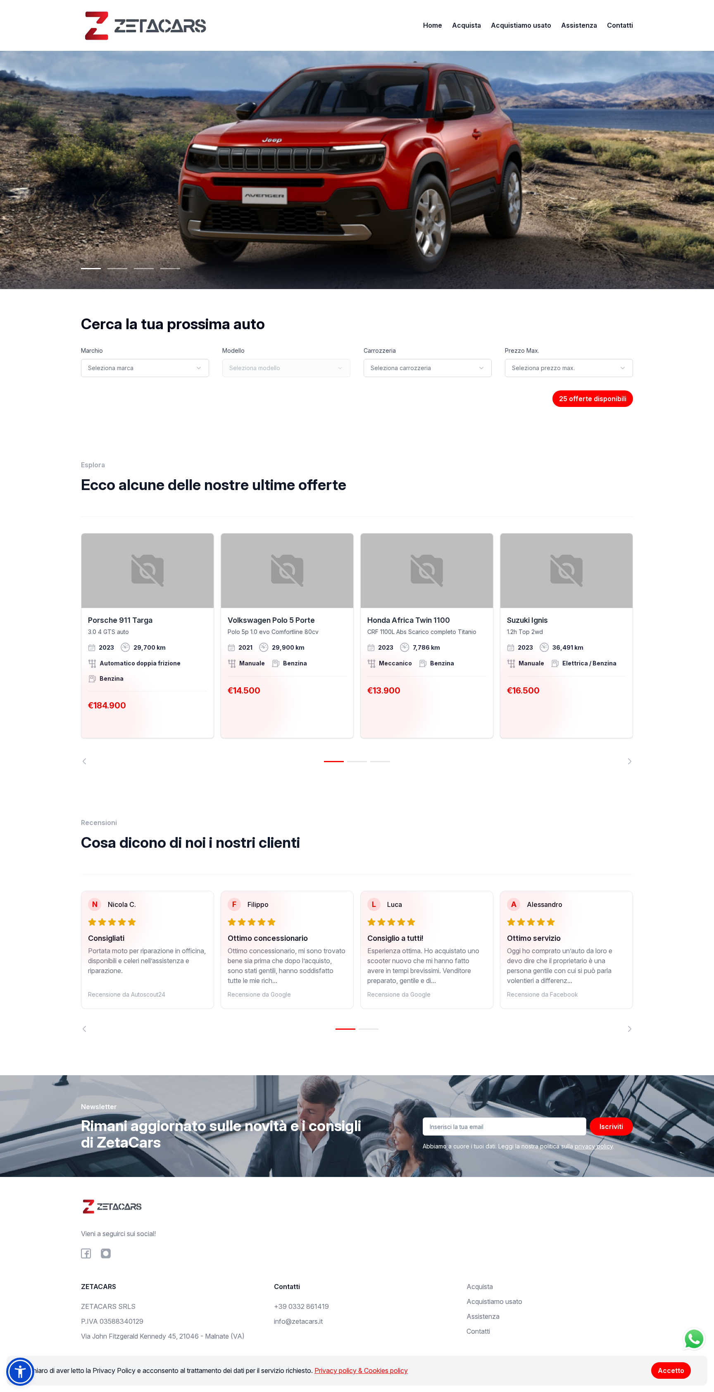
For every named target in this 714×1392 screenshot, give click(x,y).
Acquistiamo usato (521, 25)
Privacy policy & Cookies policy (361, 1370)
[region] (357, 649)
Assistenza (579, 25)
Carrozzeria (380, 350)
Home (432, 25)
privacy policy (594, 1146)
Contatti (620, 25)
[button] (20, 1372)
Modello (233, 350)
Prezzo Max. (522, 350)
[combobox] (145, 368)
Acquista (466, 25)
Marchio (92, 350)
